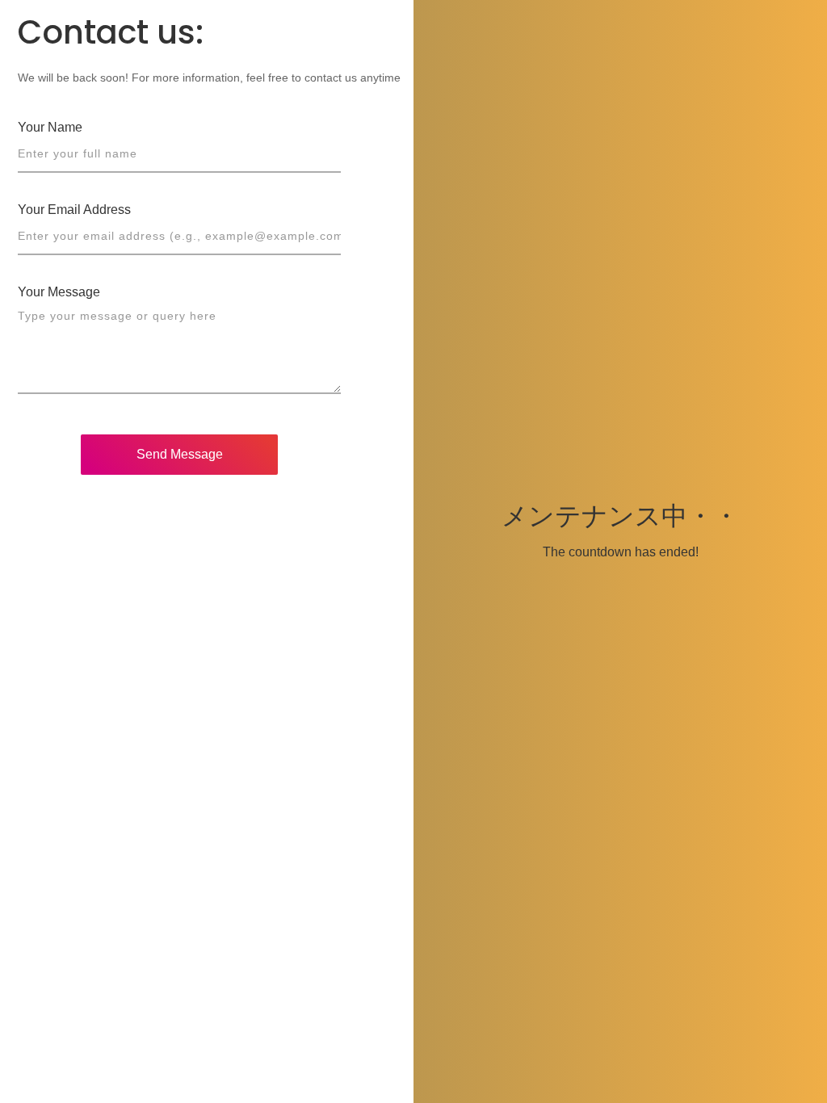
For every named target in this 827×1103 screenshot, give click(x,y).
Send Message (179, 454)
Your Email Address (74, 209)
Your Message (59, 292)
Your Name (50, 127)
